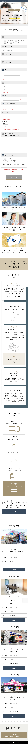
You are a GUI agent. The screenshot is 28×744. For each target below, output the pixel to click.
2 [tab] (15, 546)
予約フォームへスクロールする (13, 512)
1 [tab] (13, 546)
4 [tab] (16, 596)
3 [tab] (14, 596)
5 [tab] (18, 596)
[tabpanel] (14, 536)
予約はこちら (14, 569)
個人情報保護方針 (6, 161)
